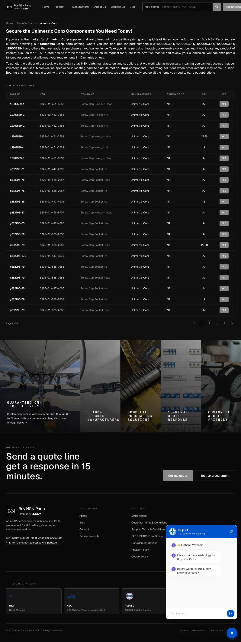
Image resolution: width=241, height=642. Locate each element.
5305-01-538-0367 (52, 180)
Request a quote (89, 536)
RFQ (224, 104)
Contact (84, 529)
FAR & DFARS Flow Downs (147, 536)
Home (46, 6)
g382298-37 (17, 212)
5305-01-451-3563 (52, 104)
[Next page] (232, 323)
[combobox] (187, 6)
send (230, 613)
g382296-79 (17, 234)
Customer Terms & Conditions (149, 522)
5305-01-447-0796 (52, 169)
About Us (100, 6)
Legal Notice (139, 515)
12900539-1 (17, 104)
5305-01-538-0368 (52, 234)
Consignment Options (144, 543)
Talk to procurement (215, 476)
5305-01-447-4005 (52, 201)
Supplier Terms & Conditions (148, 529)
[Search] (217, 7)
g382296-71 (17, 169)
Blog (133, 6)
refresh (231, 531)
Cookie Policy (139, 556)
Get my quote (178, 476)
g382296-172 (18, 256)
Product (59, 6)
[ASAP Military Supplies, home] (18, 6)
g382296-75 (17, 180)
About (83, 515)
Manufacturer (80, 6)
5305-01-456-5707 (52, 212)
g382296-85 (17, 201)
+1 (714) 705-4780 (16, 542)
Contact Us (118, 6)
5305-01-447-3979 (52, 256)
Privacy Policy (140, 549)
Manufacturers (26, 23)
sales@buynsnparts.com (44, 542)
